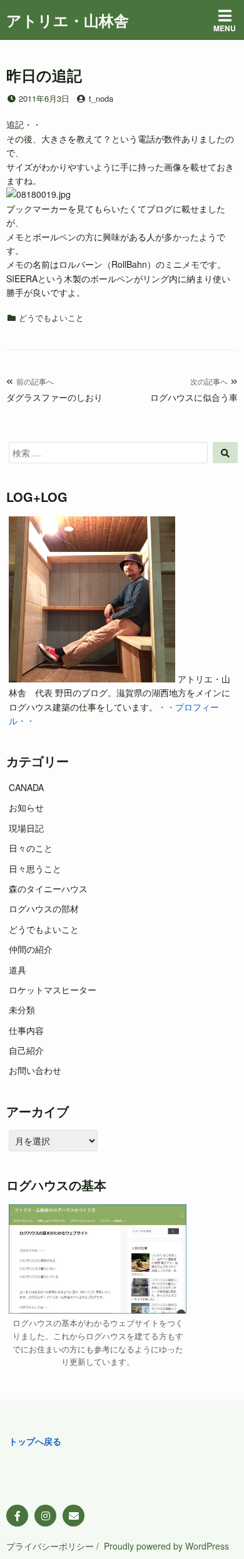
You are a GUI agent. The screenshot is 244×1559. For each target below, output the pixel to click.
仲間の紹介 (31, 949)
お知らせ (26, 807)
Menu (224, 28)
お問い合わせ (35, 1070)
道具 (17, 969)
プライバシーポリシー (50, 1546)
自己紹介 (26, 1050)
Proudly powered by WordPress (166, 1546)
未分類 (22, 1009)
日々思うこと (35, 868)
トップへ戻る (35, 1441)
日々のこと (31, 848)
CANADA (26, 787)
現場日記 (26, 828)
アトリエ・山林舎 (67, 20)
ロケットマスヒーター (52, 989)
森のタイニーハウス (48, 888)
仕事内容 (26, 1030)
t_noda (101, 98)
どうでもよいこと (51, 317)
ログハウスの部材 (44, 908)
